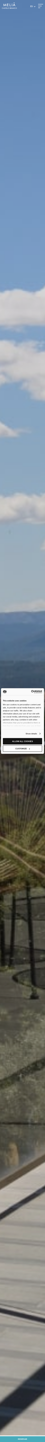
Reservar (22, 1439)
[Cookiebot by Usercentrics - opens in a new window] (31, 691)
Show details (31, 734)
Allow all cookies (22, 741)
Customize (21, 749)
